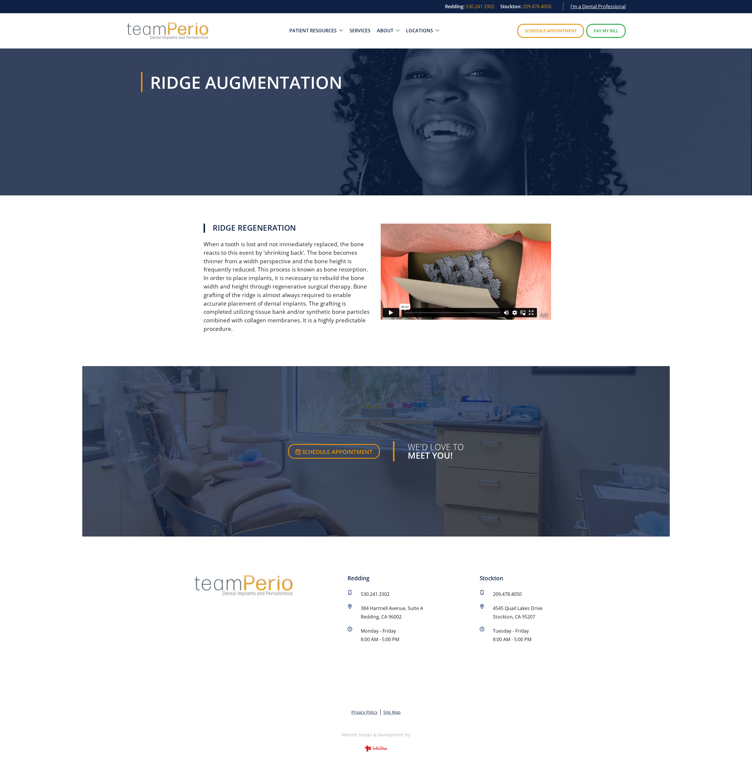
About (386, 30)
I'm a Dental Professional (598, 6)
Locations (420, 30)
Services (360, 30)
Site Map (392, 712)
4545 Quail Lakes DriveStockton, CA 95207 (518, 612)
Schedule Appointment (551, 30)
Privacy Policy (364, 712)
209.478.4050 (537, 6)
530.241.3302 (480, 6)
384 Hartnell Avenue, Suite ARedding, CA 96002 (392, 612)
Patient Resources (313, 30)
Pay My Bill (606, 30)
